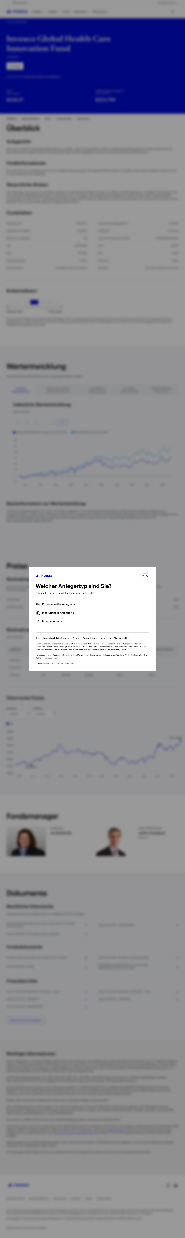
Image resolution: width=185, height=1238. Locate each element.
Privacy (76, 638)
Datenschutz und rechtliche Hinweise (52, 638)
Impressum (106, 638)
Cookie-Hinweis (90, 638)
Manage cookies (121, 638)
